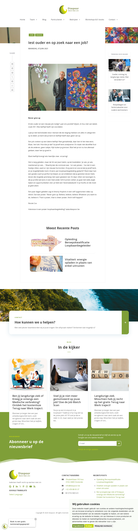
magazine (39, 35)
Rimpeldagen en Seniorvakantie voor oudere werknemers (119, 107)
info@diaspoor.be (73, 485)
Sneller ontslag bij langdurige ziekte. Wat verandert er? (119, 77)
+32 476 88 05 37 (72, 489)
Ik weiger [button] (89, 526)
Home (31, 35)
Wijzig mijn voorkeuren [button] (103, 526)
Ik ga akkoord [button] (78, 526)
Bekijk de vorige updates (88, 449)
